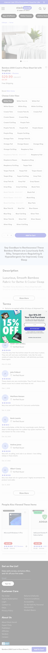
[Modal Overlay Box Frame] (24, 326)
